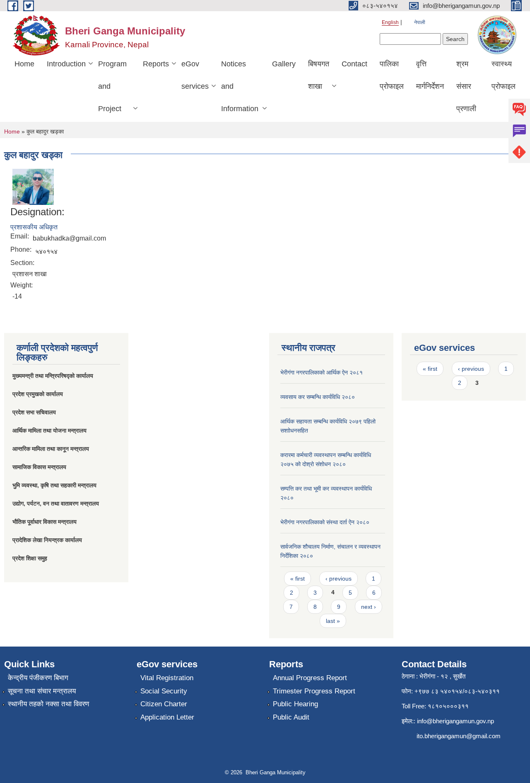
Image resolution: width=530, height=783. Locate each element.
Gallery (284, 64)
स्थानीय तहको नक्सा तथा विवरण (48, 704)
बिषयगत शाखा (318, 75)
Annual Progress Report (310, 678)
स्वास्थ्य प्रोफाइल (503, 75)
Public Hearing (295, 704)
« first (297, 578)
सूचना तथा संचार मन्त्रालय (42, 691)
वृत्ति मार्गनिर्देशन (430, 75)
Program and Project (112, 86)
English (390, 22)
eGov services (195, 75)
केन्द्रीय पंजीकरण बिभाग (38, 678)
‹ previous (338, 578)
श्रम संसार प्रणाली (466, 86)
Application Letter (167, 717)
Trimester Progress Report (314, 691)
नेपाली (419, 22)
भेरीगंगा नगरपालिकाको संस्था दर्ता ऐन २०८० (324, 522)
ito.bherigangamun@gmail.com (459, 735)
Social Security (163, 691)
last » (333, 621)
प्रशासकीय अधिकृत (34, 227)
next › (368, 606)
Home (24, 64)
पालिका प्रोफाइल (392, 75)
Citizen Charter (163, 704)
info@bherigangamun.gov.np (455, 721)
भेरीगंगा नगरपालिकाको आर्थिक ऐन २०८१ (321, 372)
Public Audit (291, 717)
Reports (156, 64)
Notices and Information (239, 86)
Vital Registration (166, 678)
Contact (354, 64)
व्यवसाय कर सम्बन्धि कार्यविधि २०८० (317, 397)
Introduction (66, 64)
